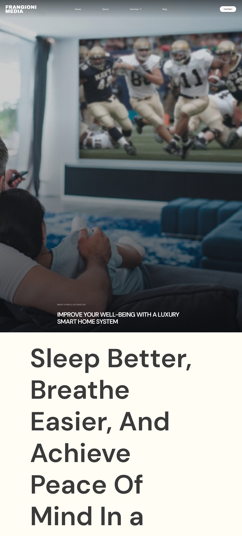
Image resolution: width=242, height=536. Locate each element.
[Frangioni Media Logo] (21, 9)
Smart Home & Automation (71, 305)
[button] (140, 9)
